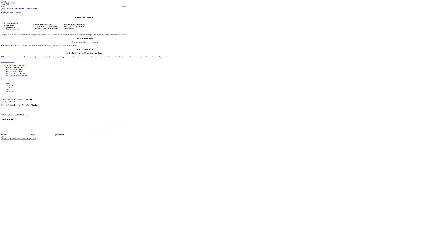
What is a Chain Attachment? (15, 74)
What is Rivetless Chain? (14, 67)
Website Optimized (8, 115)
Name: (4, 135)
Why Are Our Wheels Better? (16, 76)
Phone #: (60, 135)
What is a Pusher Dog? (13, 71)
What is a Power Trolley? (14, 69)
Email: (31, 135)
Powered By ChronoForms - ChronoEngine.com (18, 139)
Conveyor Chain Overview (15, 65)
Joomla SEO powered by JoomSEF (7, 62)
